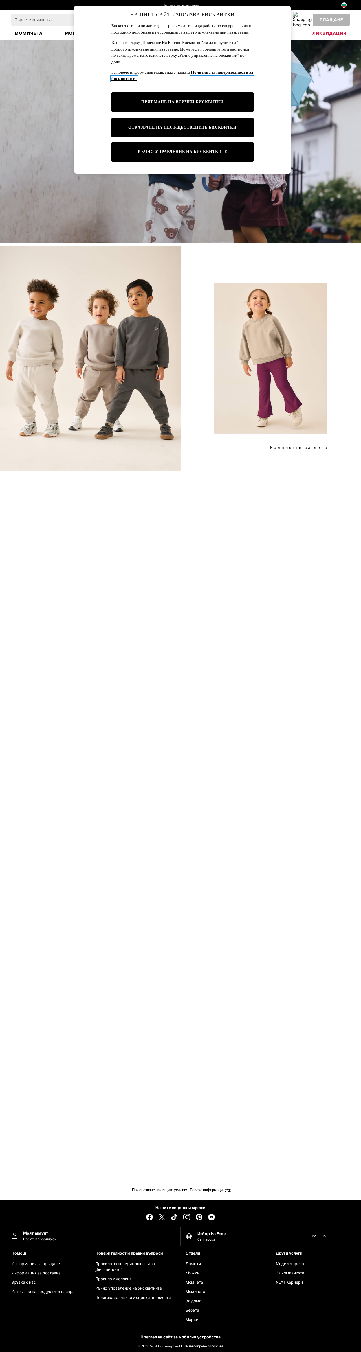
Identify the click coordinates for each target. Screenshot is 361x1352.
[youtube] (211, 1217)
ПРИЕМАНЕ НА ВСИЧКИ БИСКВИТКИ (182, 102)
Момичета (195, 1291)
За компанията (290, 1273)
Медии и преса (290, 1263)
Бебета (192, 1310)
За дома (193, 1301)
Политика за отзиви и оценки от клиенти (133, 1297)
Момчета (194, 1282)
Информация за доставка (36, 1273)
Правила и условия (113, 1279)
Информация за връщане (35, 1263)
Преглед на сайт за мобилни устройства (180, 1337)
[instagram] (186, 1217)
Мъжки (192, 1273)
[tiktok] (174, 1217)
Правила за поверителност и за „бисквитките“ (125, 1266)
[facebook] (149, 1217)
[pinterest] (199, 1217)
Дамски (193, 1263)
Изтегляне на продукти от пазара (43, 1291)
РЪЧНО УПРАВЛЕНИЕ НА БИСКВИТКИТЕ (182, 151)
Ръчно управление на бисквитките (128, 1288)
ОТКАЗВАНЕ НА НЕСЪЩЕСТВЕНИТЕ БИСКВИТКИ (182, 127)
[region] (182, 90)
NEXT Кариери (289, 1282)
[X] (162, 1217)
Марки (192, 1319)
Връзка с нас (23, 1282)
